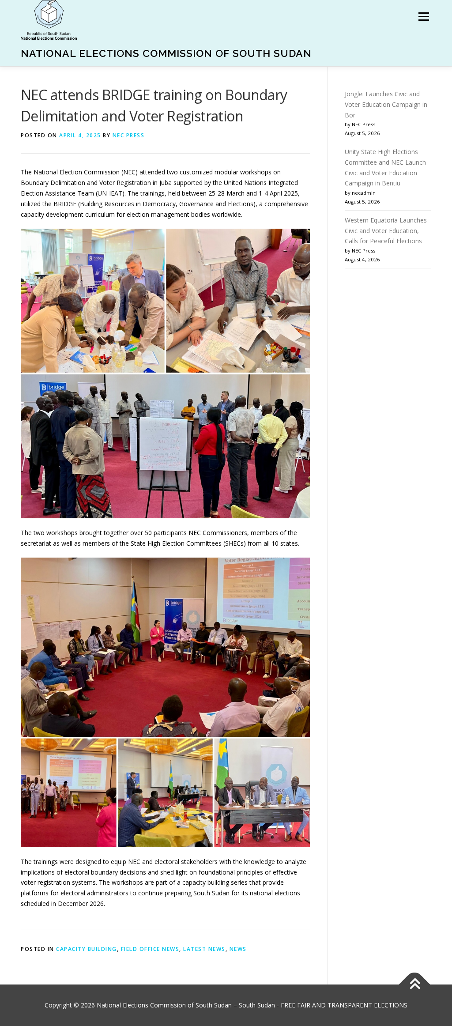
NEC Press (129, 135)
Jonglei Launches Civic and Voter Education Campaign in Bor (386, 104)
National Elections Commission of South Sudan (166, 53)
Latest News (204, 949)
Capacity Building (86, 949)
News (238, 949)
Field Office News (150, 949)
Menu (423, 16)
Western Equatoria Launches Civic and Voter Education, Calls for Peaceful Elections (386, 230)
